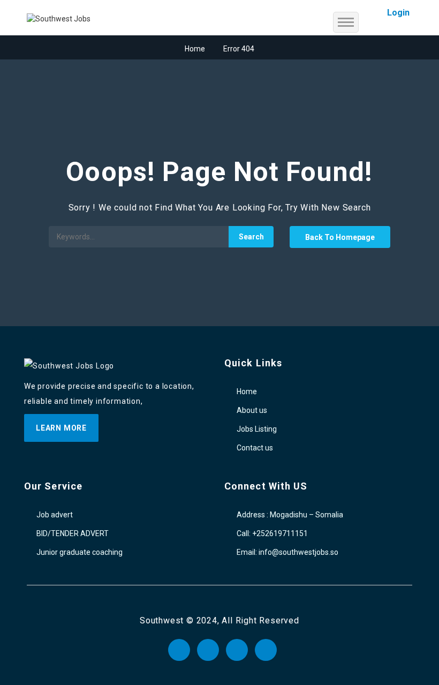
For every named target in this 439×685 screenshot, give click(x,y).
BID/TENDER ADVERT (72, 533)
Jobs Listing (257, 429)
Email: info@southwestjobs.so (287, 552)
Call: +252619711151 (272, 533)
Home (195, 48)
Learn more (61, 428)
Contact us (255, 447)
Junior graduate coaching (79, 552)
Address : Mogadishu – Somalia (290, 514)
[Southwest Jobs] (58, 18)
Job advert (54, 514)
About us (252, 410)
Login (398, 12)
